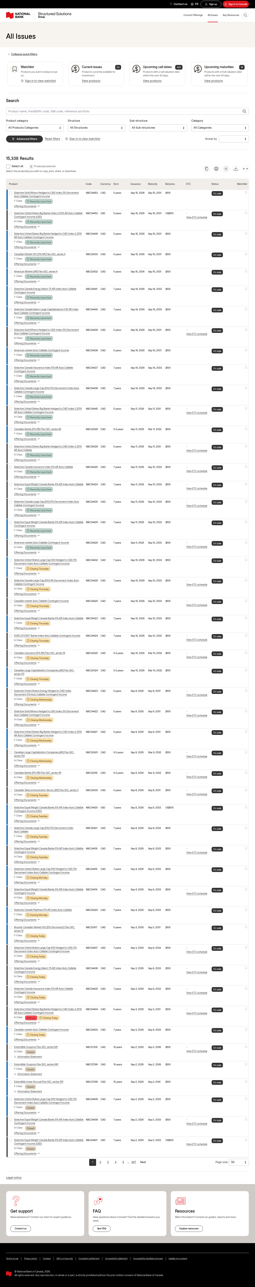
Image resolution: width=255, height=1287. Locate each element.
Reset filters (52, 139)
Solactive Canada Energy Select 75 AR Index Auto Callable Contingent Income (45, 291)
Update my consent (178, 1259)
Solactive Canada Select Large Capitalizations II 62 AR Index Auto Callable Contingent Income (46, 311)
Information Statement (29, 1057)
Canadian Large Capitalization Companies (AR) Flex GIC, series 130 (44, 754)
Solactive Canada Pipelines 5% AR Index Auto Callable (43, 910)
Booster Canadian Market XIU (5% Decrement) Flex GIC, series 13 (44, 929)
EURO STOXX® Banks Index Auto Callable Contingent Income (47, 636)
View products (91, 81)
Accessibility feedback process (148, 1259)
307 (133, 1162)
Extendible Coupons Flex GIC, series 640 (36, 1064)
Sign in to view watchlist (40, 81)
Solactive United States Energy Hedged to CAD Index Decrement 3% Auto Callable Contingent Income (42, 693)
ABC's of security (64, 1259)
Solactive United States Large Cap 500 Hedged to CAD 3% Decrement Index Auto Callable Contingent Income (45, 562)
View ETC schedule (196, 217)
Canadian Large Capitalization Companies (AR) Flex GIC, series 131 (44, 672)
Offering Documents (25, 206)
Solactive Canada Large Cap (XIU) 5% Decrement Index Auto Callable (43, 830)
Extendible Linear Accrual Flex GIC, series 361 (38, 1082)
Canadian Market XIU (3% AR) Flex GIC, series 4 (39, 254)
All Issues (213, 15)
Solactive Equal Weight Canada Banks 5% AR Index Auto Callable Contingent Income (48, 524)
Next (143, 1162)
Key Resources (231, 15)
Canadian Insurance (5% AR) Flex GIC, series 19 (39, 653)
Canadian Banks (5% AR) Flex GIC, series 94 (37, 773)
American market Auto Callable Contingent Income (41, 350)
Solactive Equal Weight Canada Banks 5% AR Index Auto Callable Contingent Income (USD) (48, 809)
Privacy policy (30, 1259)
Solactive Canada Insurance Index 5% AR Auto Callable (43, 467)
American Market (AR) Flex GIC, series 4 (35, 272)
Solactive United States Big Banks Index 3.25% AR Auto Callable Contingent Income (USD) (48, 215)
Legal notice (14, 1177)
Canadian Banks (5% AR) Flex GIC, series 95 (37, 429)
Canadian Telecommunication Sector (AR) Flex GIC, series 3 (46, 790)
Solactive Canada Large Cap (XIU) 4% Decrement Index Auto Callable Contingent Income (46, 582)
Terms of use (12, 1259)
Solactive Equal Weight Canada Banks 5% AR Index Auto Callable (48, 484)
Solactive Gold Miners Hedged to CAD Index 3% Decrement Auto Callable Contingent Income (46, 195)
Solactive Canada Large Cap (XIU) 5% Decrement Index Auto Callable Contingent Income (46, 390)
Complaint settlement (89, 1259)
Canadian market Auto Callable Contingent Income (41, 601)
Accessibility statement (116, 1259)
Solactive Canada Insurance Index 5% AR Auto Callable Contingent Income (43, 370)
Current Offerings (193, 15)
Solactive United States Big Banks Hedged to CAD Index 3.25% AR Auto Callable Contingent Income (48, 236)
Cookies (47, 1259)
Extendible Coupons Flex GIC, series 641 (36, 1047)
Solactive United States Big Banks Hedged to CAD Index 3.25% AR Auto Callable (48, 448)
